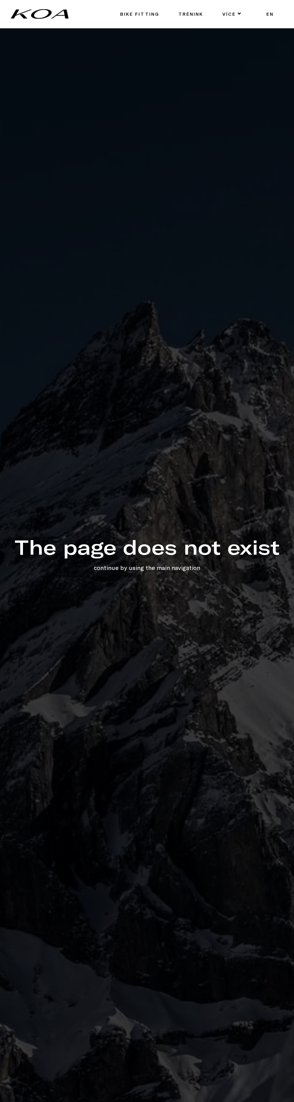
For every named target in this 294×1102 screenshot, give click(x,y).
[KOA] (40, 14)
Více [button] (229, 13)
